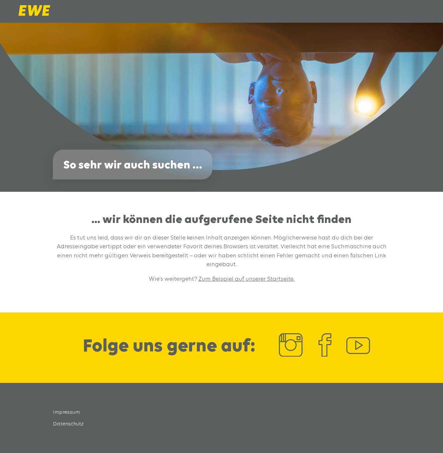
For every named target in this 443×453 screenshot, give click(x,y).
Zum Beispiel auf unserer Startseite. (246, 278)
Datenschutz (68, 424)
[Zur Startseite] (34, 14)
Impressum (66, 412)
